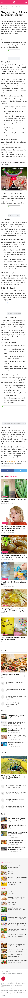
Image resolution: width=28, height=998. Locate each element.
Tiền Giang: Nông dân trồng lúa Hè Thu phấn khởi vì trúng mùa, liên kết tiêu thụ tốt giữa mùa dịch (11, 777)
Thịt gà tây (6, 992)
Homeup (11, 990)
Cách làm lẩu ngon (8, 463)
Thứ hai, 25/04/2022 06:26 (14, 732)
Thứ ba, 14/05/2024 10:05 (14, 828)
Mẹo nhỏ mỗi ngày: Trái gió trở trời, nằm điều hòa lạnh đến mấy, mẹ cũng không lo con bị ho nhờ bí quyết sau (13, 528)
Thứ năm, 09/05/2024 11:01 (15, 844)
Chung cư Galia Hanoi (9, 994)
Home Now (12, 992)
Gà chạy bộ (16, 990)
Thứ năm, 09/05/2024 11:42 (15, 837)
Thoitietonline (19, 992)
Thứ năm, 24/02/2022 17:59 (15, 851)
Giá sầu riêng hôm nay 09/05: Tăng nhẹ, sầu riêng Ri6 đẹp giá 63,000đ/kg (17, 833)
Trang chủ (3, 6)
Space (3, 995)
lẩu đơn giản (18, 463)
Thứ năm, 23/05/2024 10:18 (15, 718)
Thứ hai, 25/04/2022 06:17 (14, 739)
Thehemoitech (4, 990)
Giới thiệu (3, 973)
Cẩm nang (8, 6)
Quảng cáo (16, 973)
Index (21, 990)
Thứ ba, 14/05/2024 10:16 (14, 822)
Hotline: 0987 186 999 (5, 971)
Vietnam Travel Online (20, 994)
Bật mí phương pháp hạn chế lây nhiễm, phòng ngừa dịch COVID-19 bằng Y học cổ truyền (13, 611)
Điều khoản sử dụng (10, 973)
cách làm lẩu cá (5, 465)
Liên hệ (20, 973)
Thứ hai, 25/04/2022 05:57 (14, 746)
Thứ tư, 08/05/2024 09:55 (14, 725)
